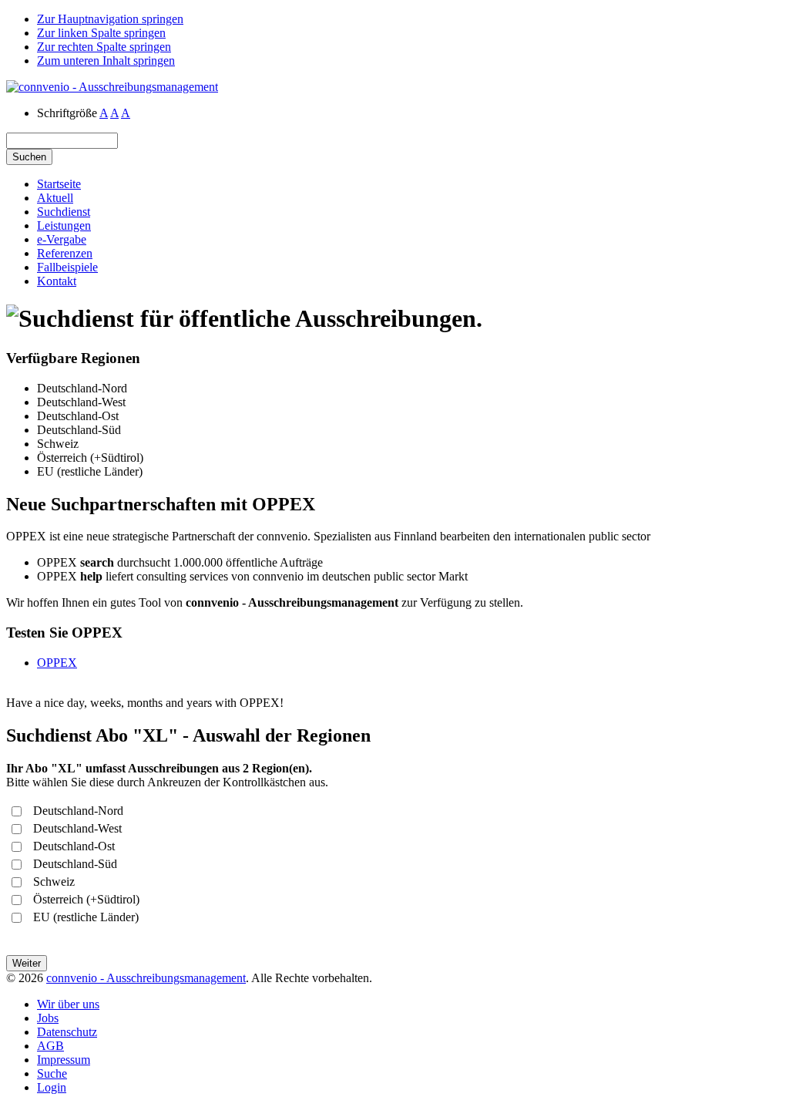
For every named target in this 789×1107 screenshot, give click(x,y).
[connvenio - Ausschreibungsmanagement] (112, 86)
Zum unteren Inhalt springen (106, 60)
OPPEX (57, 662)
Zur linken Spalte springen (101, 32)
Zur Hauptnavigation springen (110, 18)
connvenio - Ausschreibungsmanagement (146, 977)
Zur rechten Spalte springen (104, 46)
